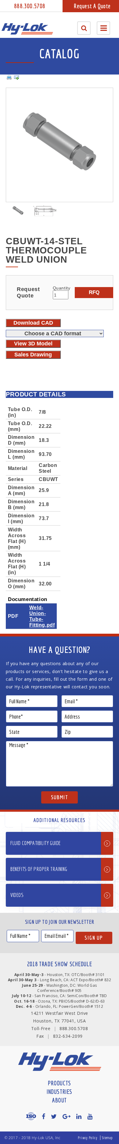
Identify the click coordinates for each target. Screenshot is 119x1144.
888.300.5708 (29, 5)
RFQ (94, 292)
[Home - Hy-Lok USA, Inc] (27, 29)
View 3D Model (33, 344)
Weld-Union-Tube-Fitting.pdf (42, 616)
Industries (59, 1091)
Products (59, 1083)
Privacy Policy (87, 1138)
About (59, 1100)
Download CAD (33, 323)
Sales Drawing (33, 355)
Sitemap (107, 1138)
